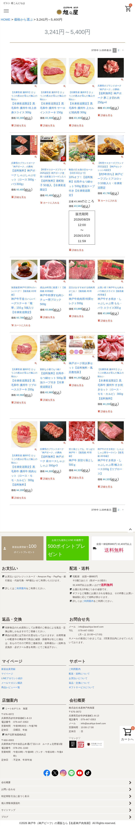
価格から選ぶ (23, 19)
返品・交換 (12, 619)
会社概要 (77, 700)
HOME (6, 19)
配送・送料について (79, 673)
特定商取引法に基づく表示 (15, 796)
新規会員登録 (8, 669)
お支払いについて (78, 678)
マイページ (12, 661)
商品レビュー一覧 (10, 687)
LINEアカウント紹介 (12, 678)
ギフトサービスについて (81, 687)
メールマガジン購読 (11, 683)
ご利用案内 (20, 588)
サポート (77, 661)
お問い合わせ (8, 789)
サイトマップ (8, 810)
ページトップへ (130, 529)
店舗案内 (10, 700)
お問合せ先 (79, 619)
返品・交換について (79, 683)
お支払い (10, 568)
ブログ (4, 816)
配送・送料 (79, 568)
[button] (123, 50)
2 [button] (118, 50)
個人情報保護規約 (10, 803)
